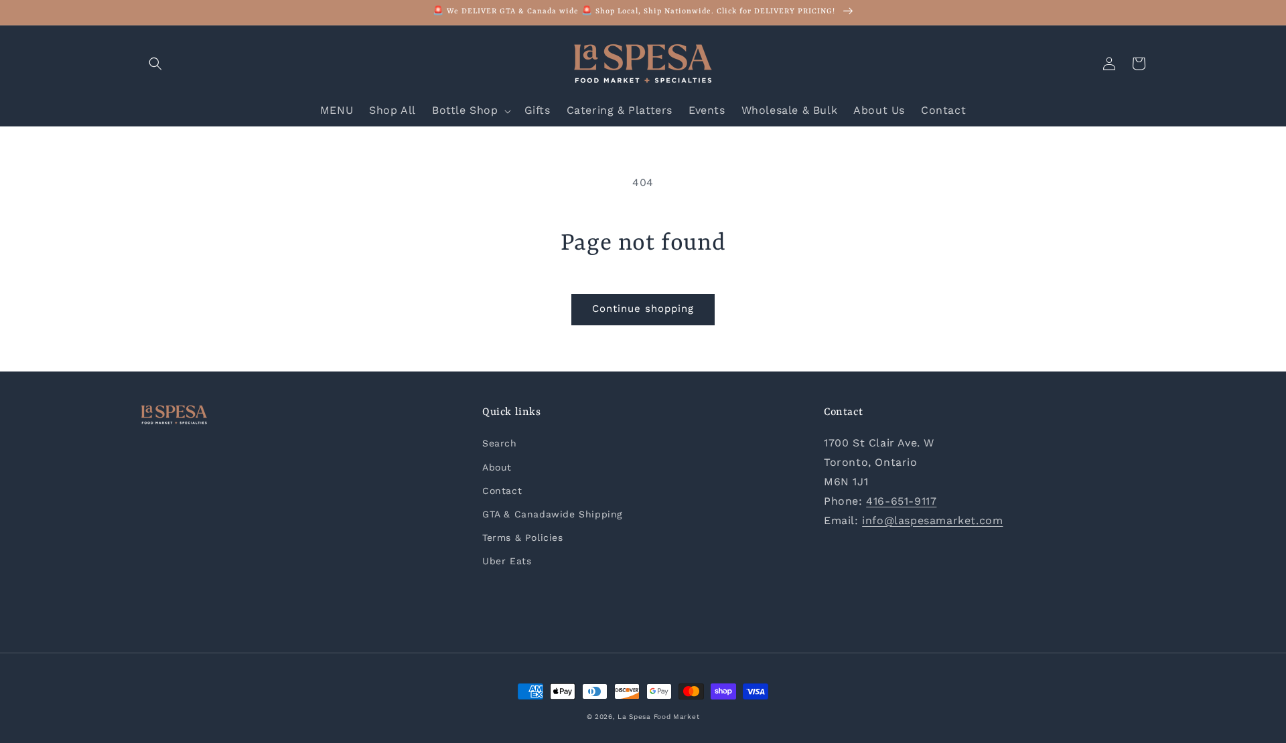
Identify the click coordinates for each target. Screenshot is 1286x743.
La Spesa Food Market (658, 716)
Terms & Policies (522, 537)
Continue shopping (643, 309)
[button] (155, 63)
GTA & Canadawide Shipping (552, 514)
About (497, 467)
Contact (502, 490)
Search (499, 443)
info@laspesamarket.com (932, 520)
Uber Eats (506, 561)
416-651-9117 (901, 501)
